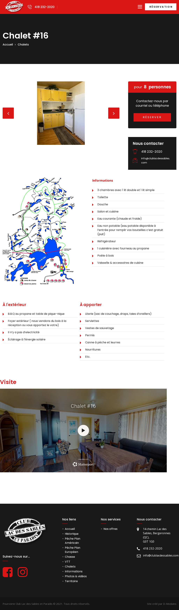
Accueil (8, 45)
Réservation (161, 7)
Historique (71, 534)
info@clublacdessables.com (155, 160)
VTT (67, 562)
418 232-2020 (45, 7)
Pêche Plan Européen (72, 550)
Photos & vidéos (76, 576)
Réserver (152, 117)
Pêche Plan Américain (72, 541)
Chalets (23, 45)
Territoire (71, 581)
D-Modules (169, 603)
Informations (74, 571)
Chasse (70, 557)
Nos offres (110, 529)
